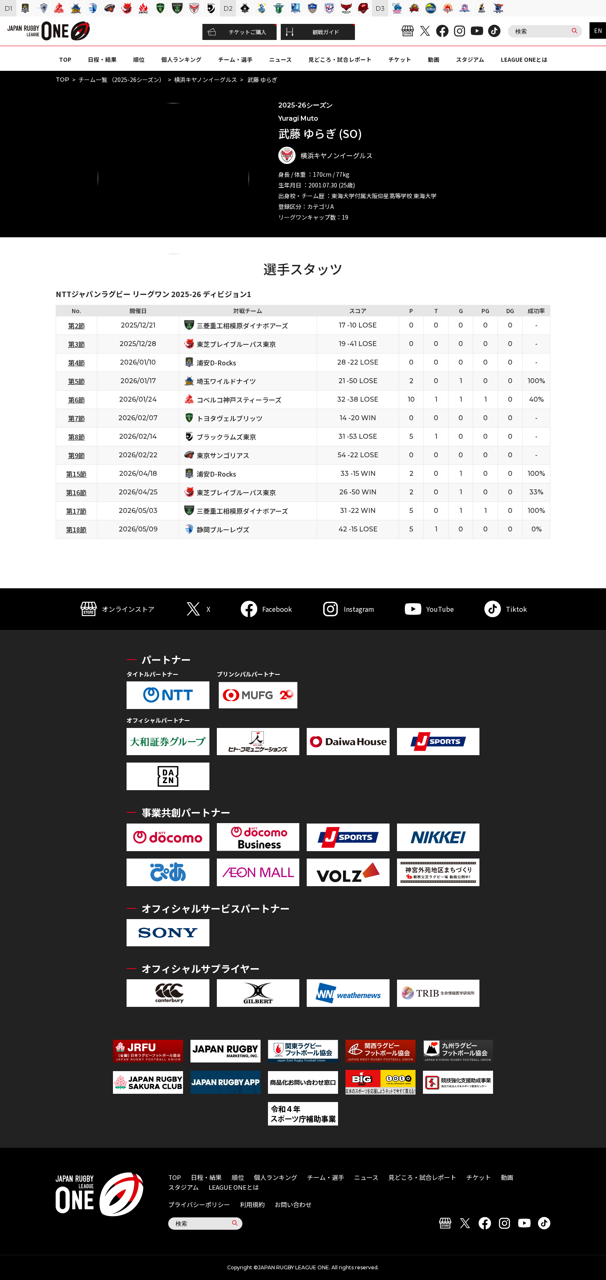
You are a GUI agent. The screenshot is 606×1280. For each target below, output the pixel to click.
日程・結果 (102, 59)
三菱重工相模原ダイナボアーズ (242, 325)
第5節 (76, 381)
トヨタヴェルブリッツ (230, 418)
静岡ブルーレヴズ (223, 529)
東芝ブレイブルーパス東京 (236, 344)
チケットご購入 (247, 32)
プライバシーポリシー (199, 1204)
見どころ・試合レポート (340, 59)
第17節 (76, 511)
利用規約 (252, 1204)
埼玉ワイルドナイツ (226, 381)
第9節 (76, 455)
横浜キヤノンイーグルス (205, 79)
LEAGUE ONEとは (524, 59)
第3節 (76, 344)
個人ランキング (181, 59)
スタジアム (470, 59)
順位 (139, 59)
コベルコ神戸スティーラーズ (239, 399)
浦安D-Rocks (216, 362)
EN (598, 30)
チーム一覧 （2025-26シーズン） (121, 79)
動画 (433, 59)
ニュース (280, 59)
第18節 (76, 529)
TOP (65, 59)
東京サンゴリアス (223, 455)
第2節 (76, 325)
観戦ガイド (325, 32)
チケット (399, 59)
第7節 (76, 418)
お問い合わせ (293, 1204)
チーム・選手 (235, 59)
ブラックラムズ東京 (226, 436)
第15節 (76, 474)
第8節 (76, 437)
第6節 (76, 400)
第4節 (76, 362)
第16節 (76, 492)
